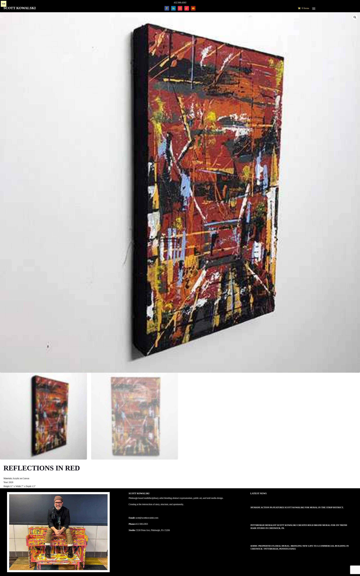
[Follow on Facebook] (167, 8)
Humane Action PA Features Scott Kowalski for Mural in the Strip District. (297, 507)
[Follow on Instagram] (180, 8)
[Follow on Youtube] (193, 8)
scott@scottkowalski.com (147, 518)
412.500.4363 (180, 2)
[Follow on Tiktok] (186, 8)
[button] (354, 17)
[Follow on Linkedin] (173, 8)
